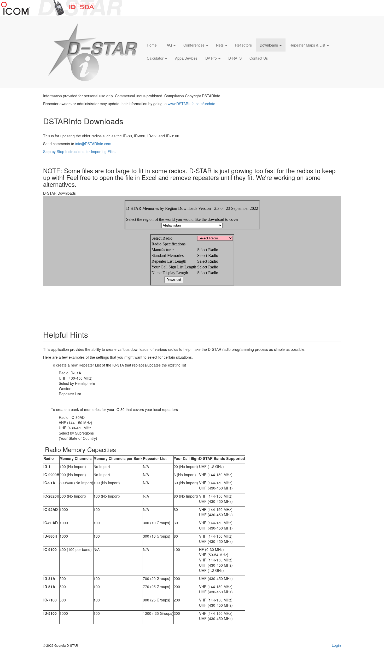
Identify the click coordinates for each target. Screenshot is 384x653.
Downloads (269, 45)
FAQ (168, 45)
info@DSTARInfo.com (93, 143)
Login (336, 645)
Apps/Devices (186, 58)
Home (152, 45)
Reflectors (243, 45)
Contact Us (258, 58)
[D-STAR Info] (91, 52)
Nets (220, 45)
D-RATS (235, 58)
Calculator (155, 58)
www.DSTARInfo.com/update (191, 103)
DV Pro (211, 58)
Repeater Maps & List (307, 45)
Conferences (194, 45)
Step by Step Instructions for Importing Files (79, 151)
